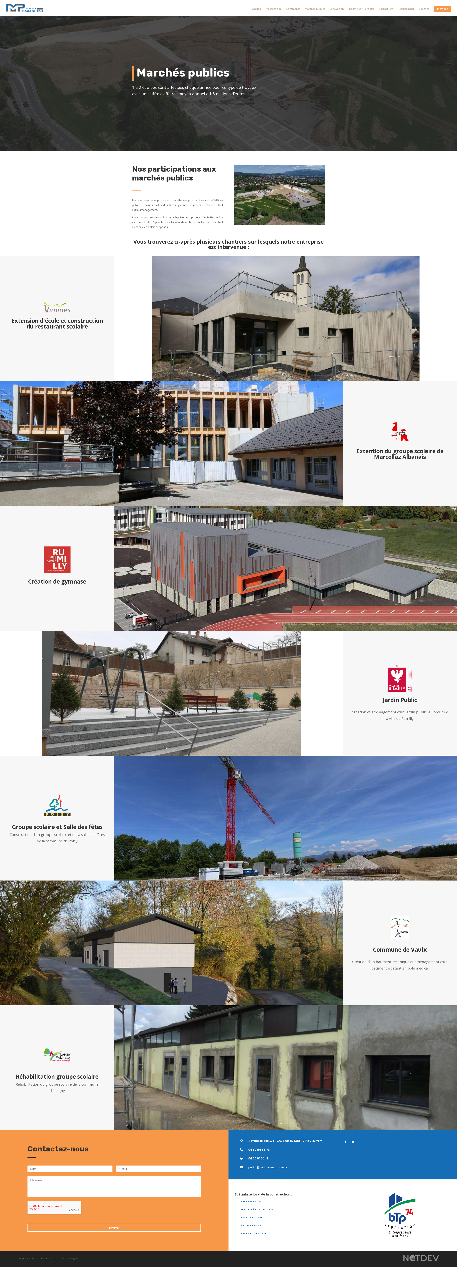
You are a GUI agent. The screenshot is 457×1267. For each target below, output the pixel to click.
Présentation (273, 9)
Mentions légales (69, 1258)
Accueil (256, 9)
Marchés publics (315, 9)
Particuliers (386, 9)
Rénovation (337, 9)
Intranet (442, 9)
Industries (251, 1225)
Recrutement (406, 9)
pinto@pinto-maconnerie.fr (269, 1167)
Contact (424, 9)
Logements (293, 9)
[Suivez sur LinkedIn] (353, 1142)
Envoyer (114, 1227)
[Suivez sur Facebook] (345, 1142)
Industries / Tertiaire (361, 9)
